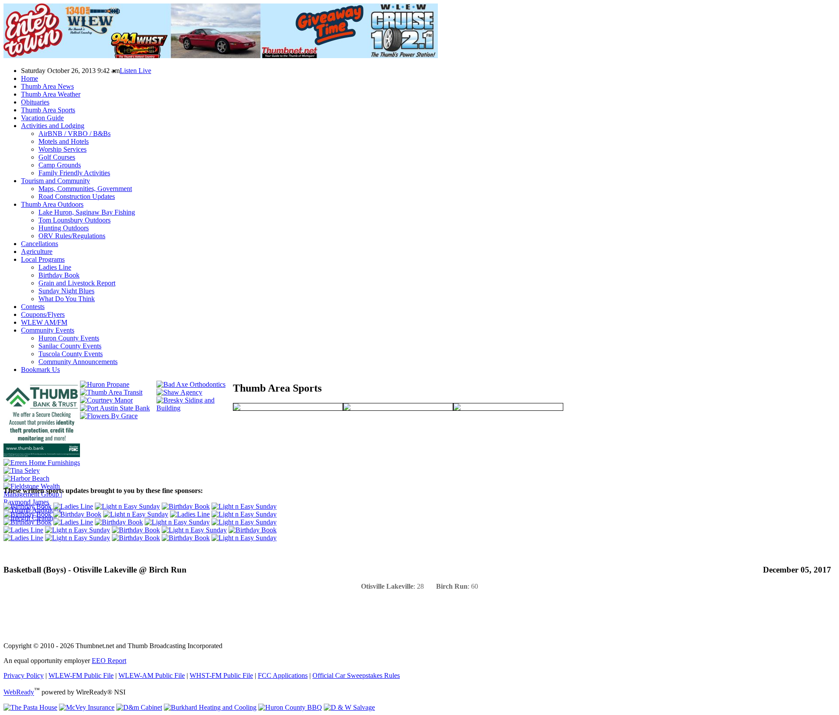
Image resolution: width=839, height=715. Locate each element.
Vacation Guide (42, 117)
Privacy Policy (23, 675)
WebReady (18, 692)
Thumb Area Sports (48, 110)
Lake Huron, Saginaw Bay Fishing (86, 212)
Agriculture (36, 251)
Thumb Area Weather (50, 94)
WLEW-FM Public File (81, 675)
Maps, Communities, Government (85, 188)
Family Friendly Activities (74, 173)
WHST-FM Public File (221, 675)
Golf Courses (56, 157)
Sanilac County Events (69, 346)
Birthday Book (59, 275)
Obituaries (35, 102)
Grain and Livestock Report (76, 283)
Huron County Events (68, 338)
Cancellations (39, 243)
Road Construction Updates (76, 196)
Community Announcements (78, 361)
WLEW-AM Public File (151, 675)
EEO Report (109, 660)
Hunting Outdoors (63, 228)
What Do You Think (66, 298)
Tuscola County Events (70, 354)
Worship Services (62, 149)
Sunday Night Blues (66, 291)
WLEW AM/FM (44, 322)
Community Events (47, 330)
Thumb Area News (47, 86)
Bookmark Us (40, 369)
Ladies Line (54, 267)
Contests (33, 306)
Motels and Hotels (63, 141)
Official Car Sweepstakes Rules (356, 675)
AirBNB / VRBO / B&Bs (74, 133)
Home (29, 78)
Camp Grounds (59, 165)
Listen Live (135, 70)
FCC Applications (283, 675)
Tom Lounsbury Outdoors (74, 220)
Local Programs (43, 259)
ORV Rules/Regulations (71, 235)
